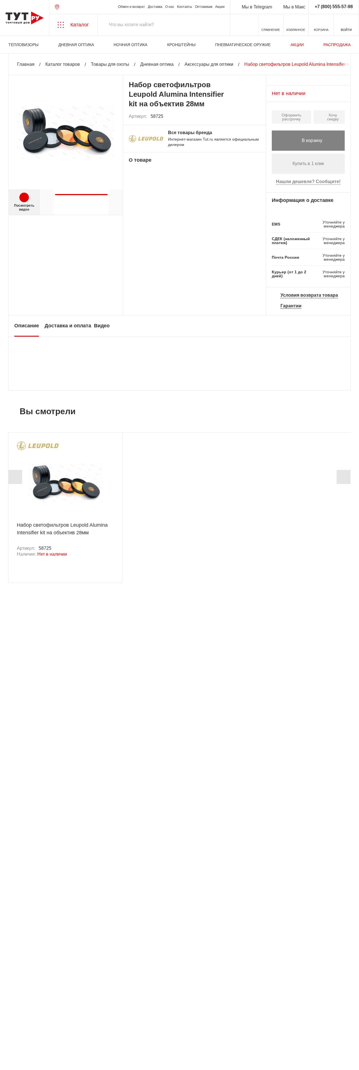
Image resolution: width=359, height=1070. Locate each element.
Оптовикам (203, 7)
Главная (25, 64)
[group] (81, 192)
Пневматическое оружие (243, 44)
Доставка (155, 7)
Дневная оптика (76, 44)
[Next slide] (344, 477)
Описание (26, 325)
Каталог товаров (62, 64)
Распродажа (337, 44)
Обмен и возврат (131, 7)
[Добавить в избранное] (256, 116)
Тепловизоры (23, 44)
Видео (102, 325)
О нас (169, 7)
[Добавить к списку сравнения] (244, 116)
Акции (220, 7)
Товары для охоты (110, 64)
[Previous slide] (15, 477)
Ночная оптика (130, 44)
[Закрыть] (101, 1039)
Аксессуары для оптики (209, 64)
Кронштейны (181, 44)
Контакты (184, 7)
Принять (79, 1060)
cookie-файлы (75, 1035)
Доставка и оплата (68, 325)
